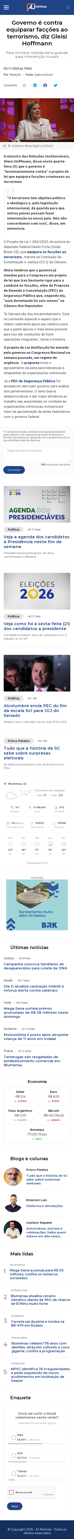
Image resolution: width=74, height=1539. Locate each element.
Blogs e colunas (29, 1158)
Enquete (20, 1397)
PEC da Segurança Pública (33, 381)
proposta (31, 363)
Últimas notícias (29, 947)
